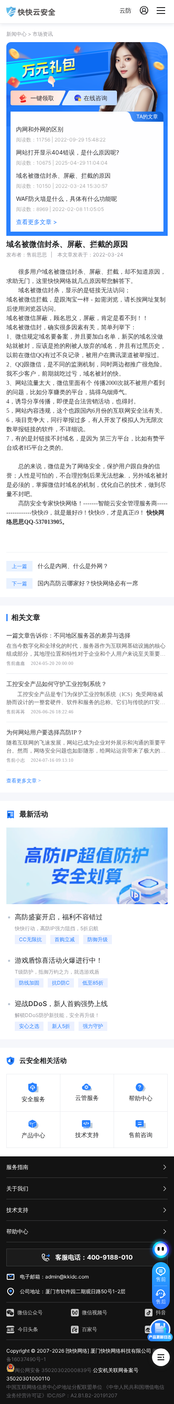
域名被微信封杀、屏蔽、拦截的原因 (63, 175)
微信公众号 (30, 1312)
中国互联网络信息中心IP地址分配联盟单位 (54, 1387)
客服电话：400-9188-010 (94, 1257)
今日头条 (28, 1329)
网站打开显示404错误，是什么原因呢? (67, 152)
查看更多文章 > (36, 221)
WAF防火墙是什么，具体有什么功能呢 (66, 198)
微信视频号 (94, 1312)
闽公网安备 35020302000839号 (53, 1370)
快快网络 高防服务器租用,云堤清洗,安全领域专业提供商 (30, 11)
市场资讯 (43, 34)
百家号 (89, 1329)
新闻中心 (16, 34)
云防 (125, 10)
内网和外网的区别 (39, 129)
